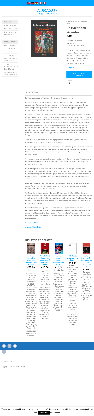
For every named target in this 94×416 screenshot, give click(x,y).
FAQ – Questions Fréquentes (10, 33)
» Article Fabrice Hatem (33, 227)
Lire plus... (70, 67)
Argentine (11, 55)
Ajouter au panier (79, 74)
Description (32, 92)
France (10, 52)
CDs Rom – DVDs (10, 29)
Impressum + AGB (6, 361)
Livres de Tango (10, 25)
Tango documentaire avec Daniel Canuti (11, 66)
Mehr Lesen (55, 412)
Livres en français (72, 21)
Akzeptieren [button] (44, 413)
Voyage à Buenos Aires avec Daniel (10, 74)
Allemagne (11, 49)
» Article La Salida (31, 222)
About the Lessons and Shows (11, 60)
